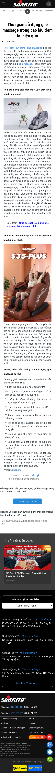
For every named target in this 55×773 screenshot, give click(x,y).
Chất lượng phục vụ (36, 728)
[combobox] (27, 606)
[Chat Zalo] (50, 745)
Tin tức (17, 18)
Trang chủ (6, 18)
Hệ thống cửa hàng (9, 719)
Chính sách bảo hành (10, 733)
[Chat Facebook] (50, 753)
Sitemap (31, 723)
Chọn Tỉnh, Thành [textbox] (27, 606)
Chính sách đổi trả (35, 733)
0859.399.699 (17, 707)
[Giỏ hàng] (27, 11)
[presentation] (6, 568)
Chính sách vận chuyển (11, 737)
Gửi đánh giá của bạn (27, 501)
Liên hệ (4, 723)
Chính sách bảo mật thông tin (13, 728)
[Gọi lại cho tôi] (50, 760)
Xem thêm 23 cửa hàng (27, 683)
